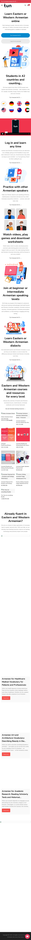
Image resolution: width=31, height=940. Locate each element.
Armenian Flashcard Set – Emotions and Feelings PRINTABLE (7, 483)
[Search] (25, 5)
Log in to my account (15, 41)
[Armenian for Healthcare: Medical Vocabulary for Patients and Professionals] (15, 662)
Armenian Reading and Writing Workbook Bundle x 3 (7, 468)
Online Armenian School (7, 417)
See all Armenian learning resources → (15, 409)
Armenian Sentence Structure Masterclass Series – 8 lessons (23, 422)
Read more (6, 698)
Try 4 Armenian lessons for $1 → (9, 1)
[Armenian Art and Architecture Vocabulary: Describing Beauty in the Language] (15, 718)
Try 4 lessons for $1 (15, 35)
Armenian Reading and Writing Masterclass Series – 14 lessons (23, 445)
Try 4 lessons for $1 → (15, 97)
